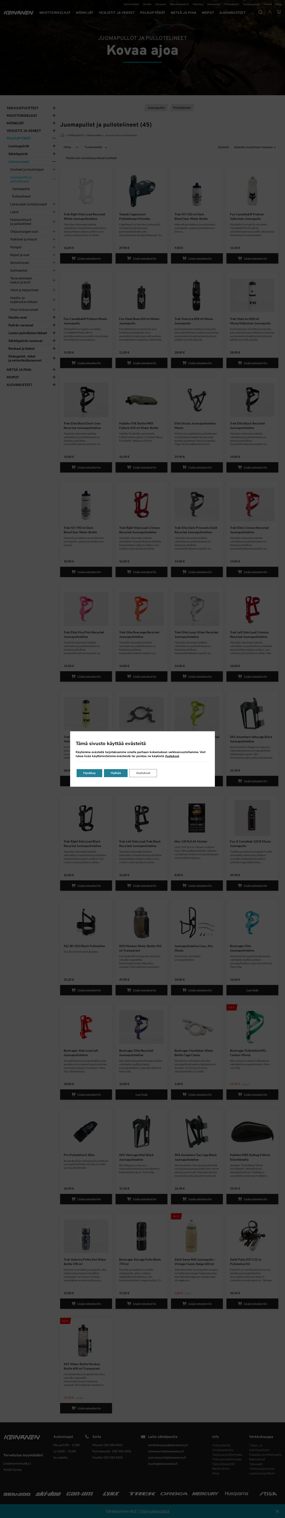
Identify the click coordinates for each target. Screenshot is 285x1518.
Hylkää (116, 773)
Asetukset (172, 756)
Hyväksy (89, 773)
